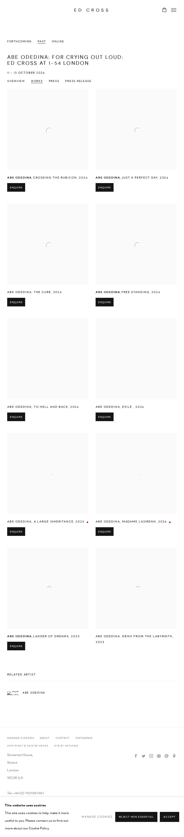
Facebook (136, 756)
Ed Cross (92, 10)
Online (58, 41)
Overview (16, 81)
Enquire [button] (16, 187)
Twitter (143, 756)
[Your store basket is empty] (164, 10)
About (45, 738)
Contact (63, 738)
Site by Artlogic (66, 745)
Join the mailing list (159, 756)
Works (37, 81)
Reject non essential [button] (136, 817)
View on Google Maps (174, 756)
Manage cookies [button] (20, 738)
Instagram (83, 738)
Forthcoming (19, 41)
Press (54, 81)
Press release (78, 81)
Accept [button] (169, 817)
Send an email (166, 756)
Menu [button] (173, 10)
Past (42, 41)
